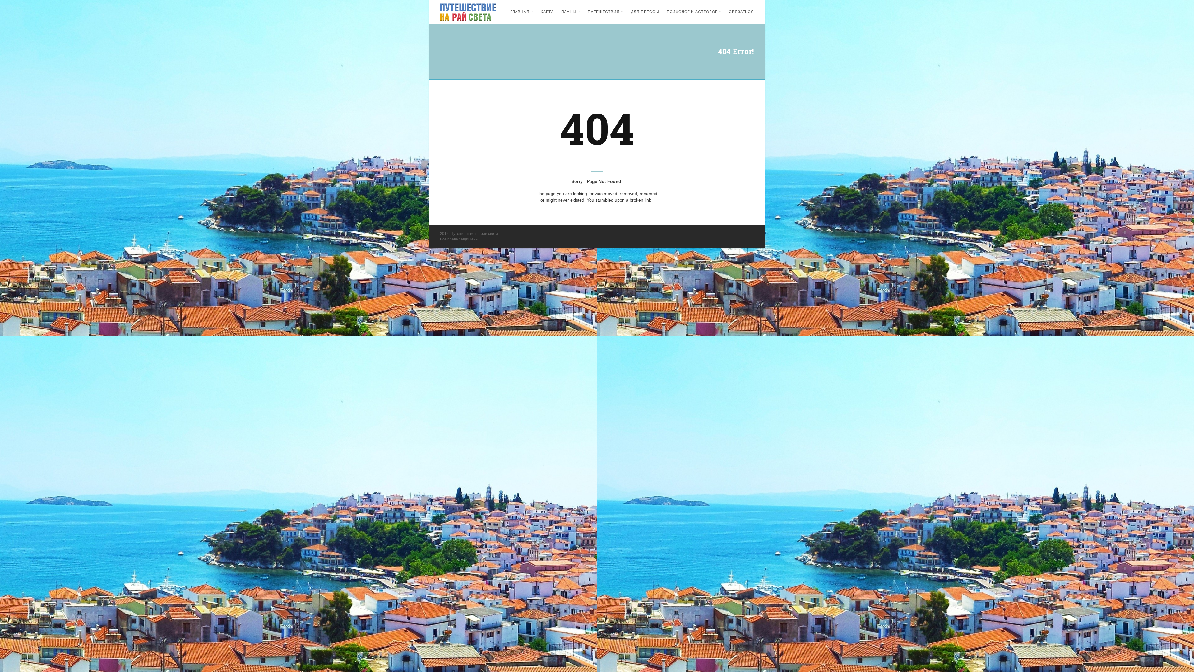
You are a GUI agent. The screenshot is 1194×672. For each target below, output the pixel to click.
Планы (568, 12)
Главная (520, 12)
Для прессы (645, 12)
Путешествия (603, 12)
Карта (547, 12)
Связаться (741, 12)
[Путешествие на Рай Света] (468, 12)
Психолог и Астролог (692, 12)
